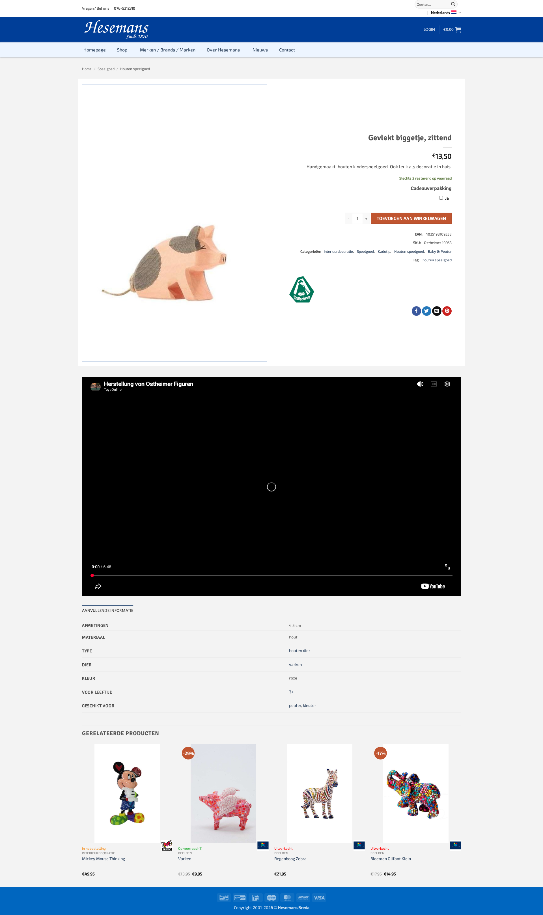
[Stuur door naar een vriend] (436, 311)
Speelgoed (106, 68)
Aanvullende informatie (107, 610)
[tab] (107, 610)
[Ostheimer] (302, 289)
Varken (184, 858)
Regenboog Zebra (290, 858)
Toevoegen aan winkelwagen (411, 218)
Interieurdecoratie (338, 251)
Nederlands (440, 12)
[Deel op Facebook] (416, 311)
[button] (429, 29)
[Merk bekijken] (167, 845)
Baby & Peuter (440, 251)
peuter (295, 705)
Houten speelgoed (135, 68)
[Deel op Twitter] (426, 311)
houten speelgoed (437, 260)
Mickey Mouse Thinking (103, 858)
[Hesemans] (116, 29)
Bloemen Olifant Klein (390, 858)
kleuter (309, 705)
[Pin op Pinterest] (447, 311)
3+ (291, 691)
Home (87, 68)
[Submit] (453, 4)
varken (295, 664)
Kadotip (384, 251)
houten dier (299, 650)
